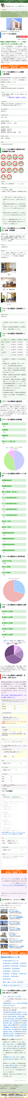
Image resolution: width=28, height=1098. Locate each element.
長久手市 (14, 982)
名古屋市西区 (6, 965)
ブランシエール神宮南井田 (16, 917)
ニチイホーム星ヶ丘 (14, 911)
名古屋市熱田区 (7, 971)
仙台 (18, 1046)
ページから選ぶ (12, 996)
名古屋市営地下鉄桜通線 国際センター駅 (15, 1012)
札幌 (15, 1046)
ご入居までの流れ (14, 1086)
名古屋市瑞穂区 (16, 968)
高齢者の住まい (4, 1088)
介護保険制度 (13, 1088)
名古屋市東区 (15, 963)
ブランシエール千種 (14, 923)
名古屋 (23, 1046)
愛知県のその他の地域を (10, 985)
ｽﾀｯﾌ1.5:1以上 (11, 1005)
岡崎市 (4, 982)
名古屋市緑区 (6, 976)
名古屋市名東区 (15, 976)
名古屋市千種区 (7, 963)
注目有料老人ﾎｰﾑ (8, 1085)
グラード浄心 (12, 934)
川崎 (8, 1044)
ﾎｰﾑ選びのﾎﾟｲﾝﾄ (4, 1086)
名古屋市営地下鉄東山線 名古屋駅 (17, 1014)
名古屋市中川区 (16, 971)
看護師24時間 (7, 1003)
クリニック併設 (16, 1003)
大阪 (4, 1048)
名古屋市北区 (23, 963)
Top (1, 1085)
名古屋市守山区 (22, 973)
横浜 (4, 1044)
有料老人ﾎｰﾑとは (18, 1085)
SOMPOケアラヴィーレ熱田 (16, 946)
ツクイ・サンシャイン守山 (16, 940)
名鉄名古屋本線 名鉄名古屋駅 (16, 1016)
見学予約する (7, 797)
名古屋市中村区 (15, 965)
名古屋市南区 (14, 973)
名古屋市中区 (23, 965)
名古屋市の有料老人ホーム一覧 (10, 960)
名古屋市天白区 (7, 978)
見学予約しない (17, 797)
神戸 (8, 1048)
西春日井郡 (20, 982)
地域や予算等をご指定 (11, 1065)
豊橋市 (9, 982)
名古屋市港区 (6, 973)
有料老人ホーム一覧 (9, 1057)
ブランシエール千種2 (14, 928)
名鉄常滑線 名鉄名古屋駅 (10, 1020)
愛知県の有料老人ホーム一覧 (10, 957)
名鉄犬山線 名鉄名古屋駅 (15, 1018)
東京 (23, 1042)
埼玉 (11, 1044)
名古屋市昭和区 (7, 968)
